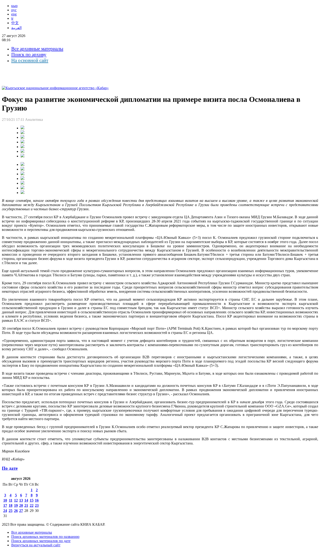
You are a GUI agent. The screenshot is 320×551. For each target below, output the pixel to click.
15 (31, 500)
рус (14, 10)
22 (31, 505)
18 (10, 505)
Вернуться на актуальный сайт (35, 545)
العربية (16, 28)
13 (21, 500)
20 (21, 505)
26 (16, 511)
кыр (14, 6)
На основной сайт (29, 60)
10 (5, 500)
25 (10, 511)
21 (26, 505)
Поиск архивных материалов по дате (41, 541)
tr (12, 18)
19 (16, 505)
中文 (15, 23)
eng (14, 14)
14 (26, 500)
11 (10, 500)
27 (21, 511)
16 (37, 500)
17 (5, 505)
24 (5, 511)
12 (16, 500)
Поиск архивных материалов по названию (45, 537)
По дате (10, 468)
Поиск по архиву (28, 54)
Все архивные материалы (37, 49)
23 (37, 505)
